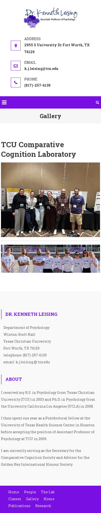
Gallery (32, 499)
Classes (14, 499)
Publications (19, 505)
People (30, 492)
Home (13, 492)
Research (43, 505)
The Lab (48, 492)
